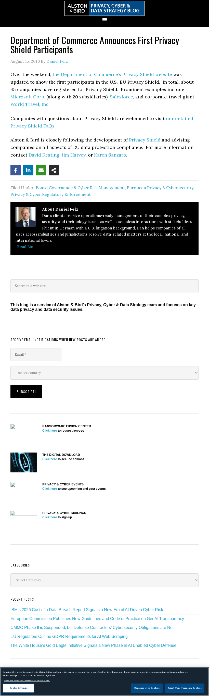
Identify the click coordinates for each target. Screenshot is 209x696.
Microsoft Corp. (27, 97)
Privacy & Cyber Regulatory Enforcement (50, 194)
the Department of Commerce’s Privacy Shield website (112, 74)
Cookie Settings (18, 688)
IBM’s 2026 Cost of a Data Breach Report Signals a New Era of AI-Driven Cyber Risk (86, 610)
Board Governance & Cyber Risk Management (80, 187)
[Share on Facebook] (15, 170)
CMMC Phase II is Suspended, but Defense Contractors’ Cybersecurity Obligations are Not (92, 627)
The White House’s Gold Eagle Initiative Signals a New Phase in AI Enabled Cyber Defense (93, 645)
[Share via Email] (41, 170)
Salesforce (121, 97)
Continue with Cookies (147, 688)
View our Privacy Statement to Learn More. (27, 680)
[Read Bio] (25, 246)
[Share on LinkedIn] (28, 170)
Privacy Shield (145, 140)
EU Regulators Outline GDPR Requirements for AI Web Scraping (69, 636)
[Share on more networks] (54, 170)
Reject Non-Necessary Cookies (185, 688)
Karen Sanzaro (110, 155)
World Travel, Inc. (29, 104)
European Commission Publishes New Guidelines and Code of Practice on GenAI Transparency (97, 618)
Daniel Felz (57, 61)
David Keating (44, 155)
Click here (49, 430)
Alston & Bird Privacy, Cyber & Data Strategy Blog (104, 8)
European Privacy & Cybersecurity (160, 187)
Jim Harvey (74, 155)
